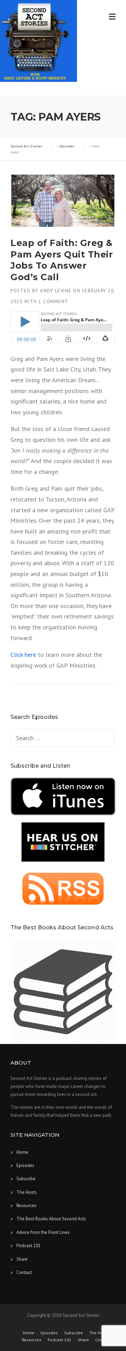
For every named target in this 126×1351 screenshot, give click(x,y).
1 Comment (53, 302)
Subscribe (25, 1179)
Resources (26, 1205)
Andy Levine (56, 291)
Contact (24, 1272)
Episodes (25, 1165)
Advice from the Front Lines (43, 1232)
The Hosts (26, 1192)
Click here (23, 655)
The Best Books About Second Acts (51, 1219)
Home (22, 1152)
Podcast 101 (28, 1246)
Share (22, 1259)
